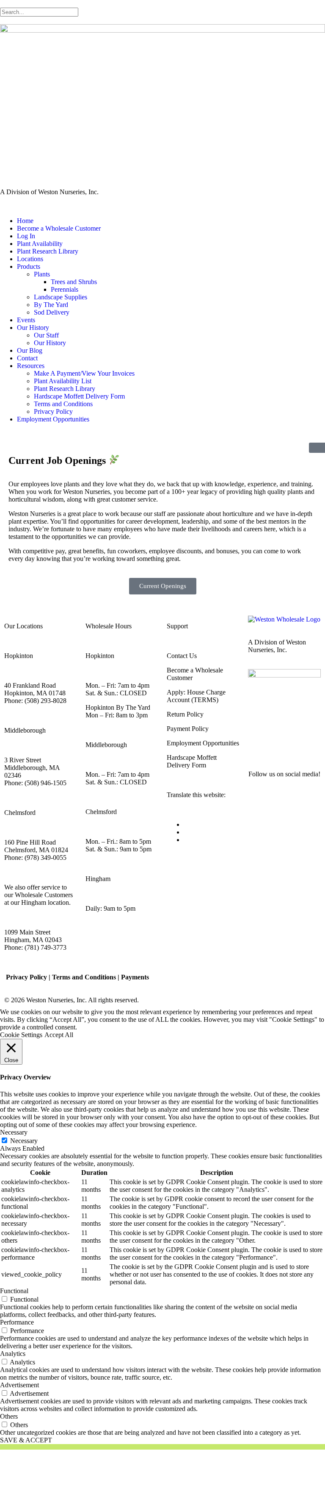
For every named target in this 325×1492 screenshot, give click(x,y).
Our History (33, 327)
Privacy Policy (53, 411)
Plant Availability (40, 243)
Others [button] (9, 1416)
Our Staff (46, 335)
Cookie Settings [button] (21, 1034)
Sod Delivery (51, 312)
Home (25, 220)
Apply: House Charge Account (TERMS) (196, 696)
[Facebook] (258, 742)
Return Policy (185, 714)
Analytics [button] (12, 1353)
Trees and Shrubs (74, 281)
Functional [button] (14, 1290)
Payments (135, 977)
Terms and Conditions (63, 403)
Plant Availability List (62, 381)
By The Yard (51, 304)
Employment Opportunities (53, 419)
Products (28, 266)
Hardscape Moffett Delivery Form (79, 396)
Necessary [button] (14, 1132)
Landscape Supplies (60, 297)
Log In (26, 236)
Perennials (64, 289)
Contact (27, 358)
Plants (42, 274)
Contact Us (182, 655)
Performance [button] (17, 1322)
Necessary (24, 1140)
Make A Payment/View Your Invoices (84, 373)
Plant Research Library (47, 251)
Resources (30, 365)
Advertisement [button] (19, 1385)
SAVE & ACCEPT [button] (26, 1440)
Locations (30, 258)
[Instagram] (281, 742)
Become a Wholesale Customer (59, 228)
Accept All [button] (58, 1034)
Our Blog (29, 350)
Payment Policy (188, 728)
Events (26, 319)
